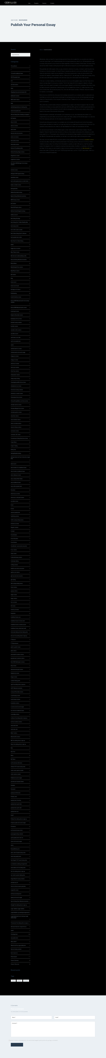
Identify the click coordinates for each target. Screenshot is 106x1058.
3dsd (12, 88)
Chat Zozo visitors (15, 371)
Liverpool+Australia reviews (17, 692)
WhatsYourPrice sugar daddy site (18, 945)
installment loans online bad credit (18, 628)
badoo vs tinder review (16, 185)
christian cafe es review (16, 405)
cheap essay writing (15, 378)
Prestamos (13, 826)
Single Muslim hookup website (18, 879)
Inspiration (13, 613)
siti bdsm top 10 (14, 882)
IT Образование (14, 643)
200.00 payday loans (15, 77)
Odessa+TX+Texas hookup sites (18, 766)
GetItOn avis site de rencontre (17, 568)
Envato (13, 980)
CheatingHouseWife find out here (18, 382)
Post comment (17, 1044)
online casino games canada (17, 770)
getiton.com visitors (15, 572)
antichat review (14, 170)
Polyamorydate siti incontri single (18, 823)
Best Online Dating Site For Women (18, 233)
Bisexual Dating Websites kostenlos (19, 259)
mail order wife (14, 729)
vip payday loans (14, 938)
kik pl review (13, 666)
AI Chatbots (13, 118)
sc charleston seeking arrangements (19, 864)
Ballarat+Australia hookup (16, 192)
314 (12, 81)
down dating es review (16, 475)
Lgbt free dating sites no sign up (18, 684)
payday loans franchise (16, 800)
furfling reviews (14, 565)
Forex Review (14, 542)
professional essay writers (17, 830)
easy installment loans (16, 482)
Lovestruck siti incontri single (17, 707)
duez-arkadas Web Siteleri (17, 479)
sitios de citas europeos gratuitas (18, 886)
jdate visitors (14, 651)
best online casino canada (16, 230)
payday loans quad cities (16, 804)
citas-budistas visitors (16, 419)
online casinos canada (16, 774)
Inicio (29, 3)
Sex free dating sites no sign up (18, 871)
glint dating (13, 580)
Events (12, 508)
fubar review (14, 553)
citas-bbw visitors (15, 416)
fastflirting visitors (15, 516)
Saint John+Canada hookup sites (18, 852)
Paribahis (13, 785)
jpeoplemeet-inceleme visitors (17, 658)
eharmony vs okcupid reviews (17, 497)
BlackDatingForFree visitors (17, 267)
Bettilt (12, 244)
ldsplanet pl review (15, 673)
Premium (19, 980)
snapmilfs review (14, 890)
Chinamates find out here (16, 397)
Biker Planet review (15, 252)
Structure (26, 980)
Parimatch (13, 789)
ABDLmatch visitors (15, 99)
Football (12, 531)
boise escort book (15, 286)
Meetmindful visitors (15, 737)
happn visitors (14, 598)
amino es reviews (15, 137)
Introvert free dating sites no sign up (19, 636)
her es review (14, 602)
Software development (16, 894)
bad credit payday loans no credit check (19, 181)
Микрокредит (14, 956)
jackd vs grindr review (15, 647)
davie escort (13, 464)
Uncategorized (23, 20)
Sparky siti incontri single (16, 897)
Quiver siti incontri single (16, 841)
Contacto (52, 3)
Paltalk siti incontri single (16, 778)
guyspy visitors (14, 591)
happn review (14, 594)
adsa (12, 103)
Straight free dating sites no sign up (19, 905)
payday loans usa (14, 811)
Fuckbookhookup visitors (16, 557)
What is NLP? (14, 941)
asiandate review (14, 177)
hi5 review (13, 606)
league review (14, 677)
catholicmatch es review (16, 348)
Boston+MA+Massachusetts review (19, 307)
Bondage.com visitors (15, 289)
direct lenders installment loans (18, 471)
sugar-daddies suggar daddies (17, 909)
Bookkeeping (14, 293)
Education (13, 490)
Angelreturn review (15, 155)
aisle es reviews (14, 126)
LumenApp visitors (15, 714)
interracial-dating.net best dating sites (19, 632)
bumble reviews (14, 326)
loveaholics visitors (15, 703)
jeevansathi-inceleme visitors (17, 654)
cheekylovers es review (16, 386)
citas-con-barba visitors (16, 423)
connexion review (15, 431)
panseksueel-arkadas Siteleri (17, 781)
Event (12, 505)
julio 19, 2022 (14, 20)
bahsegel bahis (14, 188)
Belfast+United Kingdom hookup (18, 211)
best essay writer (15, 226)
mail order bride (14, 725)
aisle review (13, 129)
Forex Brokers (14, 535)
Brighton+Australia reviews (17, 315)
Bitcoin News (14, 263)
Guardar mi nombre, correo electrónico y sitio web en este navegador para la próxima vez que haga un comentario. (34, 1040)
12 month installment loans (17, 73)
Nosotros (44, 3)
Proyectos (36, 3)
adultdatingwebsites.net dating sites (19, 107)
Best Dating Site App (15, 218)
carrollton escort (14, 333)
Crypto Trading (14, 446)
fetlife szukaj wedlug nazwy (17, 520)
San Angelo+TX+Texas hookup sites (19, 860)
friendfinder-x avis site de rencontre (19, 546)
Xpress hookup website (16, 949)
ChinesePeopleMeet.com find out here (19, 401)
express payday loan (15, 512)
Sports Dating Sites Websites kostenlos (19, 901)
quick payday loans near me (17, 837)
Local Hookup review (15, 695)
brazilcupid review (15, 311)
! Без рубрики (14, 66)
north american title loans (16, 763)
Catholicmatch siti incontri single (18, 352)
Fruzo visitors (14, 550)
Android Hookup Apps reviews (17, 152)
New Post (13, 751)
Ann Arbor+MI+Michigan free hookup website (19, 163)
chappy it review (14, 360)
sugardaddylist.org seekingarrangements (20, 912)
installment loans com (16, 617)
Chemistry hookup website (17, 390)
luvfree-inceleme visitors (16, 722)
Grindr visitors (14, 587)
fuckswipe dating (15, 561)
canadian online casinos (16, 330)
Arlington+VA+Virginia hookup (17, 173)
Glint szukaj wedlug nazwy (17, 583)
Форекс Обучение (15, 964)
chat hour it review (15, 363)
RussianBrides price (15, 849)
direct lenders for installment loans (18, 467)
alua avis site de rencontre (16, 133)
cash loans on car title (15, 337)
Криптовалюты (14, 953)
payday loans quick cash (16, 808)
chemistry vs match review (17, 393)
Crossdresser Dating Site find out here (19, 438)
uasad (12, 930)
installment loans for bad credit (18, 621)
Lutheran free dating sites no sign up (19, 718)
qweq (12, 845)
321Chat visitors (14, 84)
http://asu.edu (86, 148)
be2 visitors (13, 203)
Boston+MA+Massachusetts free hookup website (20, 301)
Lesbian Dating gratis (15, 680)
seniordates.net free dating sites (18, 867)
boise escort (13, 282)
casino (12, 345)
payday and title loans (15, 793)
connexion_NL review (15, 434)
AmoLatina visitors (15, 144)
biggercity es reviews (15, 248)
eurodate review (14, 501)
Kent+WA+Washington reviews (18, 662)
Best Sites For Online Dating (17, 241)
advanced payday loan (16, 111)
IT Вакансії (13, 639)
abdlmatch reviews (15, 96)
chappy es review (15, 356)
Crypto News (14, 442)
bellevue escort (14, 215)
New (12, 748)
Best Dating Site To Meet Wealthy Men (19, 222)
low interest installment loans (17, 710)
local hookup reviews (15, 699)
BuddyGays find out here (16, 319)
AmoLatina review (15, 140)
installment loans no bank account (18, 624)
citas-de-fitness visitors (16, 427)
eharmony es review (15, 494)
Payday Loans (14, 796)
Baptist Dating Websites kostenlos (18, 196)
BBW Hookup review (15, 200)
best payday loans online (16, 237)
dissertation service (89, 139)
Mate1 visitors (14, 733)
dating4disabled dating (16, 453)
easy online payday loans (16, 486)
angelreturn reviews (15, 159)
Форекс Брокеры (15, 960)
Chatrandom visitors (15, 375)
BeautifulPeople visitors (16, 207)
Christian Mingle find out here (17, 408)
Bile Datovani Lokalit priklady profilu (18, 256)
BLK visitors (13, 274)
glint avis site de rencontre (17, 576)
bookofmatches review (16, 297)
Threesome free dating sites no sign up (19, 923)
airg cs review (14, 122)
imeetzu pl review (15, 609)
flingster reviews (14, 527)
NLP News (13, 759)
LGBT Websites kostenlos (16, 688)
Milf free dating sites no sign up (18, 740)
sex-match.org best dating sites (18, 875)
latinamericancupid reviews (17, 669)
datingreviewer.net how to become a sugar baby (20, 457)
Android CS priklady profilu (17, 148)
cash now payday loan (16, 341)
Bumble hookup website (16, 322)
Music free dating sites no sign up (18, 744)
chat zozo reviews (15, 367)
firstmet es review (15, 523)
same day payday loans (16, 856)
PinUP (12, 815)
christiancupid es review (16, 412)
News (12, 755)
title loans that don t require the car (18, 927)
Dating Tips (13, 449)
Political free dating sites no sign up (19, 819)
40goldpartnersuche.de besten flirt (18, 92)
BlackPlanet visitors (15, 271)
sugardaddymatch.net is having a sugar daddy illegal (19, 917)
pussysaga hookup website (17, 834)
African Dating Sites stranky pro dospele (20, 114)
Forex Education (14, 538)
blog (12, 278)
